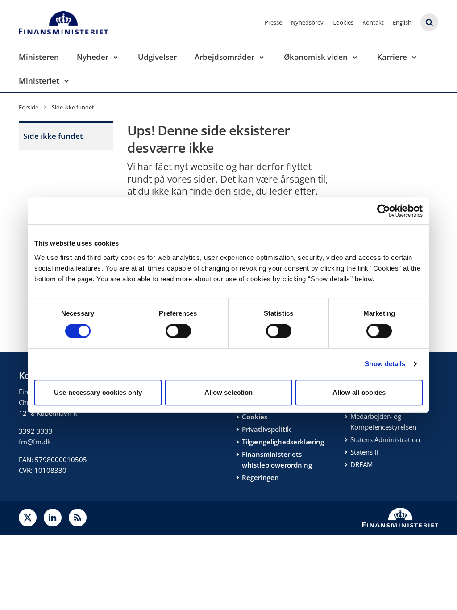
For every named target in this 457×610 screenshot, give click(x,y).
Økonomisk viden (316, 57)
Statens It (364, 451)
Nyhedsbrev (307, 22)
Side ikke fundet (53, 136)
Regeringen (260, 477)
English (402, 22)
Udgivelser (157, 57)
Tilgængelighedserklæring (283, 441)
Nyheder (92, 57)
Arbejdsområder (224, 57)
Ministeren (39, 57)
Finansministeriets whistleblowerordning (277, 459)
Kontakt (373, 22)
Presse (273, 22)
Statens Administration (385, 439)
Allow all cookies (359, 392)
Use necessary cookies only (98, 392)
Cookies (342, 22)
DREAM (361, 464)
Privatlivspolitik (266, 429)
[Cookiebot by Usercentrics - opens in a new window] (384, 210)
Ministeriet (39, 80)
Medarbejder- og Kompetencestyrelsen (383, 421)
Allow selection (228, 392)
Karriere (392, 57)
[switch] (178, 331)
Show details (385, 364)
